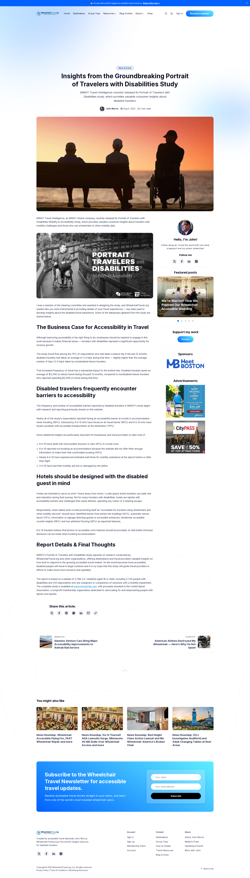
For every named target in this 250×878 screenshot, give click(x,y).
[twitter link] (174, 261)
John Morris (112, 108)
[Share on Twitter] (51, 613)
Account (131, 850)
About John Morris (194, 837)
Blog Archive (126, 13)
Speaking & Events (194, 846)
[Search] (166, 13)
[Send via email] (88, 613)
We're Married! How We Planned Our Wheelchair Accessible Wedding (179, 305)
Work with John (193, 850)
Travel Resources (164, 850)
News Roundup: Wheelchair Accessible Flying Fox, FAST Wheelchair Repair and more (54, 738)
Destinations (79, 13)
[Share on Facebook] (59, 613)
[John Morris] (102, 108)
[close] (247, 3)
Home (67, 13)
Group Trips (94, 13)
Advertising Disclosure (78, 870)
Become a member (199, 13)
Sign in (179, 13)
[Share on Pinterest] (66, 613)
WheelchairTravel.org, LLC (63, 867)
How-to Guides (163, 846)
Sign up (131, 841)
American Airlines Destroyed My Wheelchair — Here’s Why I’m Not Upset (174, 644)
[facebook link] (181, 261)
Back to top (209, 869)
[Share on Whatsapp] (73, 613)
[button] (178, 321)
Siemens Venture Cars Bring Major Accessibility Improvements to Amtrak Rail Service (76, 644)
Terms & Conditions (58, 870)
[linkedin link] (189, 261)
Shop (150, 13)
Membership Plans (136, 846)
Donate (185, 339)
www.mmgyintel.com (85, 586)
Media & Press (192, 841)
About (138, 13)
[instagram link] (196, 261)
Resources (108, 13)
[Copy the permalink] (95, 613)
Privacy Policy (42, 870)
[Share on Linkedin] (81, 613)
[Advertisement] (125, 38)
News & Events (125, 68)
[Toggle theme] (171, 13)
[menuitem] (67, 13)
